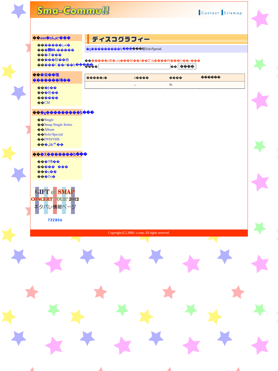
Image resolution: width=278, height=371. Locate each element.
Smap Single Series (58, 124)
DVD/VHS (51, 139)
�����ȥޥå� (57, 45)
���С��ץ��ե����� (68, 65)
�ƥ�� (50, 88)
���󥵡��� (56, 167)
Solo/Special (53, 134)
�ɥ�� (50, 171)
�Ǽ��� (53, 55)
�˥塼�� (52, 161)
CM (47, 102)
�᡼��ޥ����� (59, 50)
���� (51, 98)
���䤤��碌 (56, 60)
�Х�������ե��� (63, 154)
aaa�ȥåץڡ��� (55, 38)
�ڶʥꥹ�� (54, 144)
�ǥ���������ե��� (67, 113)
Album (49, 129)
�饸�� (51, 92)
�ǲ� (49, 176)
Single (49, 120)
